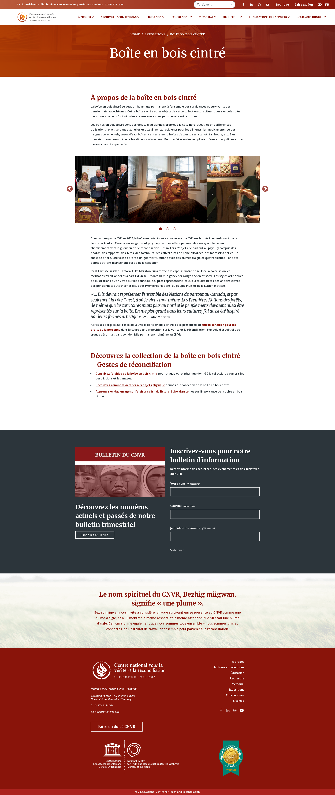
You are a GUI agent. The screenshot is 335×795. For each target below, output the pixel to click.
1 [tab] (162, 228)
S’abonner (177, 550)
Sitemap (238, 701)
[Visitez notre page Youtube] (268, 4)
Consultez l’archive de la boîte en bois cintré (127, 373)
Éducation (154, 17)
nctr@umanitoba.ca (107, 711)
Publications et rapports (268, 17)
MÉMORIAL (206, 17)
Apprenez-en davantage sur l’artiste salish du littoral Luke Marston (143, 391)
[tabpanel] (167, 189)
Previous (69, 189)
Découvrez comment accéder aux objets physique (130, 385)
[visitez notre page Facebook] (243, 4)
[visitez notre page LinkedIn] (251, 4)
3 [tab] (176, 228)
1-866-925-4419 (114, 4)
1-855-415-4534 (104, 705)
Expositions (180, 17)
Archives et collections (119, 17)
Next (265, 189)
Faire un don (304, 4)
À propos (84, 17)
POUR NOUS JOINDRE (310, 17)
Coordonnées (235, 695)
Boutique (282, 4)
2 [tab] (169, 228)
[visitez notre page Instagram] (259, 4)
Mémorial (238, 684)
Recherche (231, 17)
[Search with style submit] (232, 4)
